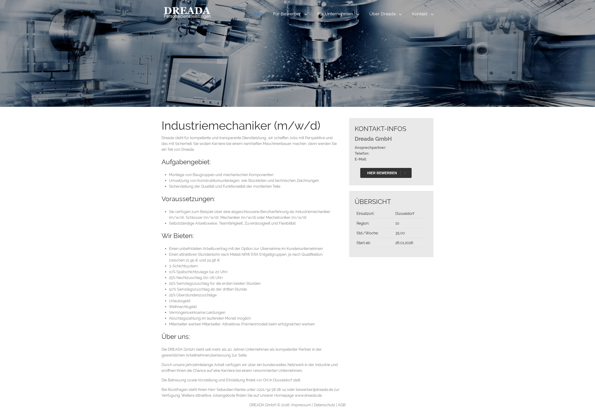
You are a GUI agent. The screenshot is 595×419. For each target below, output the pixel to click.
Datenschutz (325, 405)
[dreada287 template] (187, 13)
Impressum (301, 405)
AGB (342, 405)
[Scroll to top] (584, 408)
